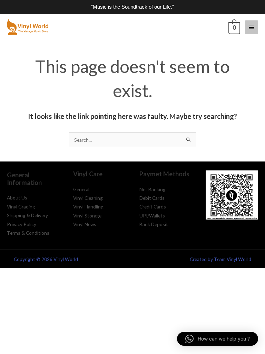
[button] (217, 339)
